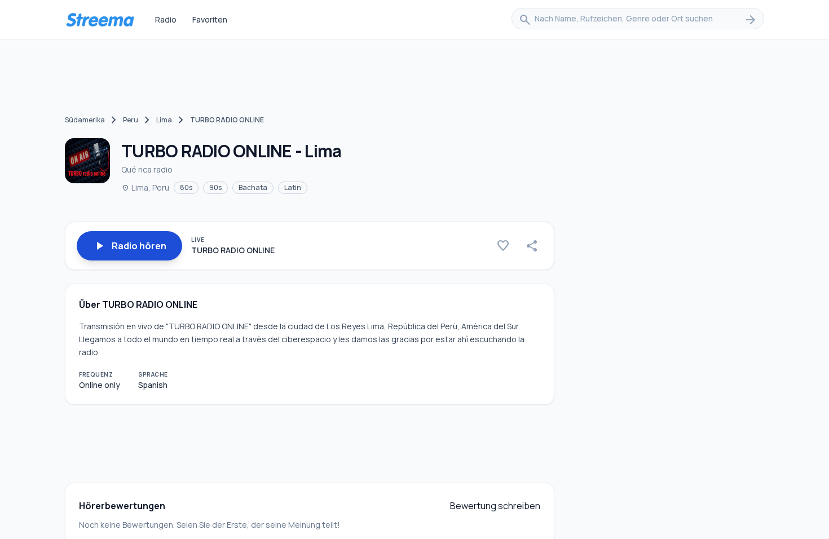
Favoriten (209, 19)
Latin (292, 187)
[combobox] (637, 20)
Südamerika (85, 120)
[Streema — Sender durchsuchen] (100, 20)
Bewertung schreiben (495, 506)
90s (215, 187)
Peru (130, 120)
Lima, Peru (145, 187)
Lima (164, 120)
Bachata (253, 187)
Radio (166, 19)
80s (186, 187)
